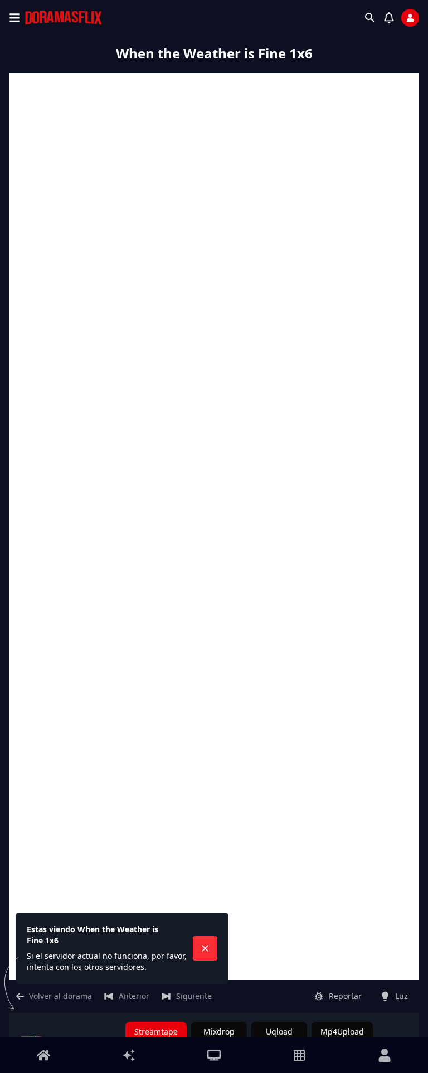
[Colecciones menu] (299, 1055)
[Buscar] (370, 17)
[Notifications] (389, 17)
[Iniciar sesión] (410, 18)
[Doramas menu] (214, 1055)
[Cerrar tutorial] (205, 948)
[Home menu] (43, 1055)
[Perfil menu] (384, 1055)
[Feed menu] (128, 1055)
